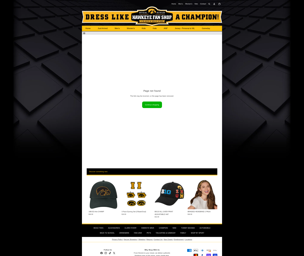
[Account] (214, 4)
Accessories (114, 228)
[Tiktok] (110, 253)
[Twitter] (114, 253)
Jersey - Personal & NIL (185, 28)
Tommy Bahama (188, 228)
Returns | (149, 239)
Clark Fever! (130, 228)
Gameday (206, 28)
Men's (117, 28)
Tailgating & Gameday (166, 233)
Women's (131, 28)
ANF (166, 28)
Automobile (205, 228)
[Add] (114, 206)
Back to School (107, 233)
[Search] (209, 4)
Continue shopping (152, 105)
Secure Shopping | (131, 239)
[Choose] (180, 206)
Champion (163, 228)
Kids (144, 28)
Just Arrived (103, 28)
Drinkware (124, 233)
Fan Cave (138, 233)
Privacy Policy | (117, 239)
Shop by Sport (197, 233)
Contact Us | (158, 239)
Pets (149, 233)
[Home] (84, 33)
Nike (174, 228)
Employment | (179, 239)
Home (88, 28)
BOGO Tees (98, 228)
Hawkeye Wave (147, 228)
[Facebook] (101, 253)
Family (183, 233)
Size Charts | (168, 239)
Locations (188, 239)
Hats (155, 28)
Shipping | (142, 239)
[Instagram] (105, 253)
